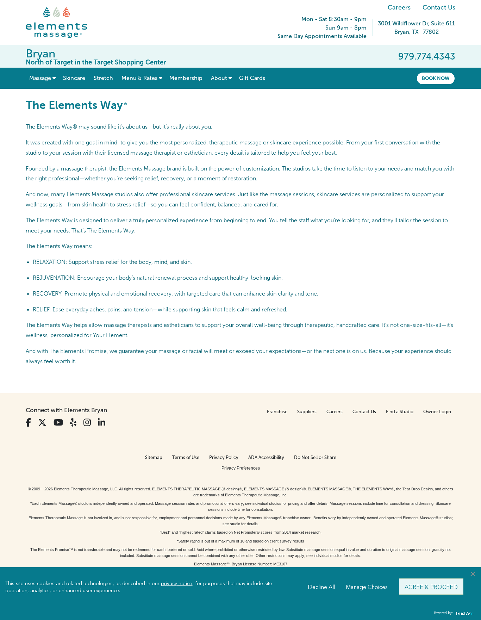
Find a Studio (399, 411)
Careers (399, 7)
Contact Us (439, 7)
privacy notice (176, 583)
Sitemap (153, 457)
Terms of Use (185, 457)
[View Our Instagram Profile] (87, 422)
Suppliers (307, 411)
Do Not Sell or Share (315, 457)
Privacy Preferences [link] (240, 468)
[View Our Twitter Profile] (42, 422)
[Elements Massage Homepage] (62, 22)
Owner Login (437, 411)
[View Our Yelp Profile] (73, 422)
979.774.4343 (426, 56)
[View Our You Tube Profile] (58, 422)
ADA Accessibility (266, 457)
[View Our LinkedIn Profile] (101, 422)
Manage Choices (367, 586)
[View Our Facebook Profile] (28, 422)
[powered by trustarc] (463, 613)
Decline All (321, 586)
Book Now (436, 78)
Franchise (277, 411)
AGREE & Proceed (431, 586)
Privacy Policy (223, 457)
